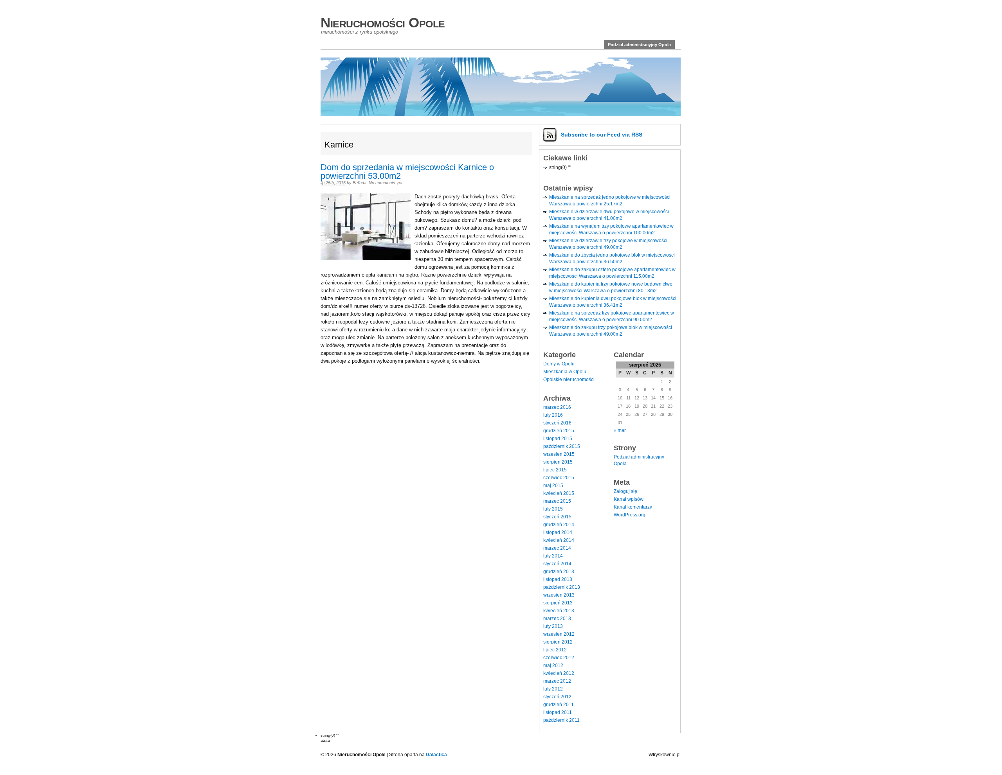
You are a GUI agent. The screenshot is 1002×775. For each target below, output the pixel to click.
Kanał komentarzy (633, 507)
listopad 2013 (557, 579)
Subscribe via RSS (601, 134)
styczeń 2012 (557, 696)
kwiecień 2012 (558, 673)
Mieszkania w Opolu (564, 371)
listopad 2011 (557, 712)
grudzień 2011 (558, 704)
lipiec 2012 (555, 650)
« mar (620, 430)
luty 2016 (553, 415)
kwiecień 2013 (558, 610)
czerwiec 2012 (558, 657)
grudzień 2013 (558, 571)
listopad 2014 (557, 532)
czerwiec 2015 (558, 477)
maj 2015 (553, 485)
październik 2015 (561, 446)
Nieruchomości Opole (383, 22)
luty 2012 (553, 689)
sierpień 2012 (558, 642)
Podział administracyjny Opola (639, 44)
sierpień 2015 (558, 462)
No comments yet (385, 182)
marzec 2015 (557, 501)
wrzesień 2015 (559, 454)
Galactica (436, 754)
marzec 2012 (557, 681)
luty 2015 (553, 509)
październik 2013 (561, 587)
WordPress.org (629, 515)
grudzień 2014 (558, 524)
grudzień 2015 (558, 430)
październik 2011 (561, 720)
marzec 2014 (557, 548)
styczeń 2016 (557, 423)
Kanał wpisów (628, 499)
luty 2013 (553, 626)
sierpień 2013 (558, 603)
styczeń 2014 (557, 563)
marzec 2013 (557, 618)
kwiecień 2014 (558, 540)
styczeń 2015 (557, 517)
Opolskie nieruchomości (569, 379)
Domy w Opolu (559, 364)
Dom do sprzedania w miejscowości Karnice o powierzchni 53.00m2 (407, 171)
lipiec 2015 (555, 470)
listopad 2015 (557, 438)
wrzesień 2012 (559, 634)
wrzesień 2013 (559, 595)
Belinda (359, 182)
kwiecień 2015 (558, 493)
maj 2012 (553, 665)
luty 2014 (553, 556)
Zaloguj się (625, 491)
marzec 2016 (557, 407)
